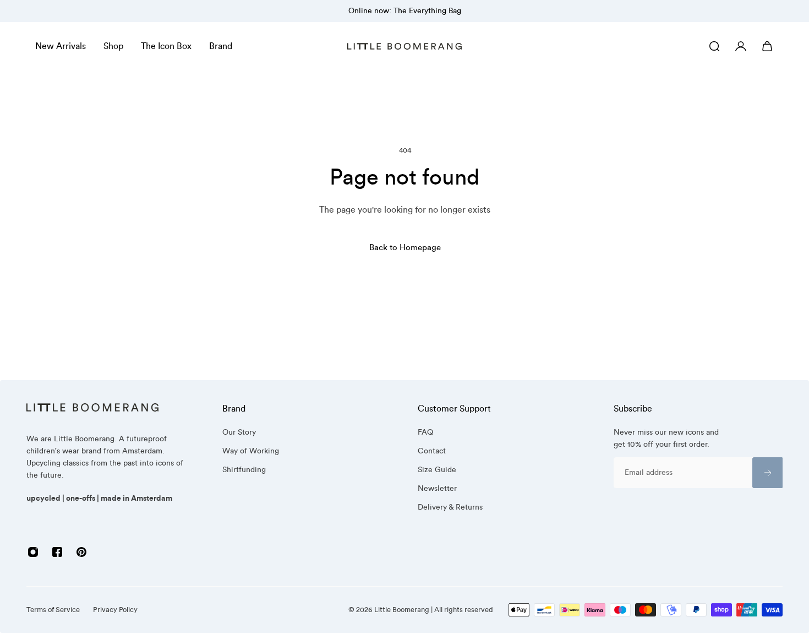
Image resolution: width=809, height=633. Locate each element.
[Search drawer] (714, 46)
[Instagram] (33, 552)
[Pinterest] (81, 552)
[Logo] (404, 46)
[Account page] (741, 46)
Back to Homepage (404, 248)
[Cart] (767, 46)
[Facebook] (57, 552)
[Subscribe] (767, 472)
